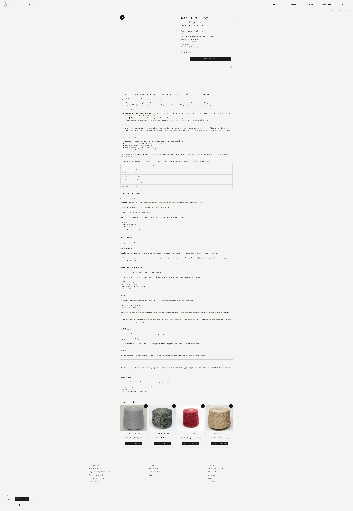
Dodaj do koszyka (210, 59)
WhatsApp (211, 475)
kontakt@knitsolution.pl (215, 468)
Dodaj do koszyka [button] (133, 443)
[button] (165, 18)
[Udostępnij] (13, 505)
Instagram (211, 478)
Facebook (211, 482)
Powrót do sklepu (22, 499)
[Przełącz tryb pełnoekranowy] (9, 505)
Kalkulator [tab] (189, 94)
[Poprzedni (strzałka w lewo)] (5, 507)
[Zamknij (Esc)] (18, 505)
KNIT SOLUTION (22, 4)
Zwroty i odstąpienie (96, 482)
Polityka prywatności (96, 475)
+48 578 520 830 (214, 472)
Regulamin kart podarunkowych (99, 472)
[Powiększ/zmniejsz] (5, 505)
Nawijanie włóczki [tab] (170, 94)
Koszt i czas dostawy (155, 472)
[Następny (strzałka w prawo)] (9, 507)
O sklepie (152, 475)
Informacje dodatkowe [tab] (144, 94)
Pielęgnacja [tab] (206, 94)
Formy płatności (154, 468)
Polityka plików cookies (96, 478)
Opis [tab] (125, 94)
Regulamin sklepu (95, 468)
